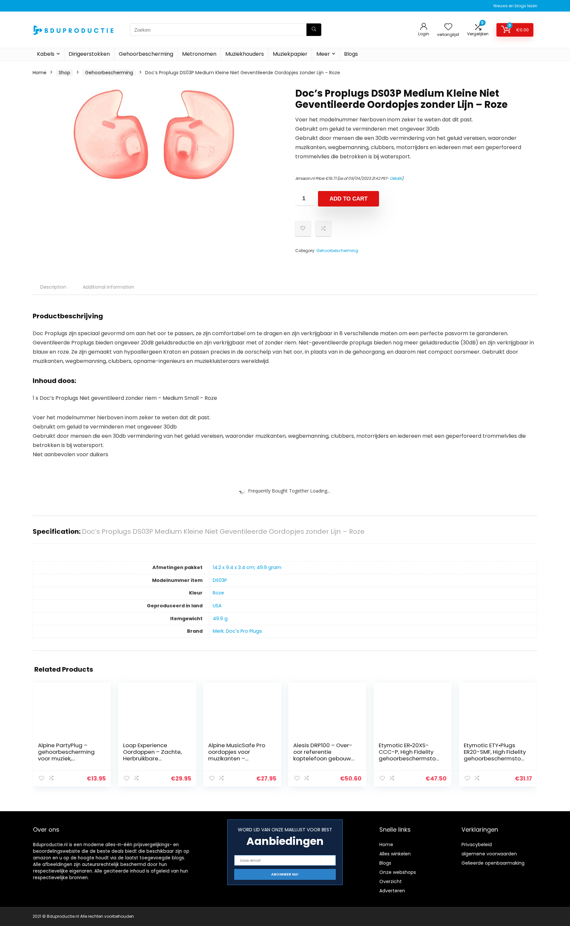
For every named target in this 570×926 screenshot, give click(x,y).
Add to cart (348, 199)
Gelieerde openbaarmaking (492, 863)
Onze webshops (397, 872)
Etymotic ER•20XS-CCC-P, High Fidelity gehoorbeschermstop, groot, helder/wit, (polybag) (409, 758)
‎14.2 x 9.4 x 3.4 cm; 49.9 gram (247, 567)
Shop (64, 72)
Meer (323, 54)
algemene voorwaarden (489, 853)
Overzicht (390, 881)
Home (40, 72)
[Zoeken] (313, 29)
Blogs (351, 54)
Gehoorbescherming (146, 54)
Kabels (45, 54)
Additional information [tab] (108, 287)
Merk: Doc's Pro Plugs (237, 631)
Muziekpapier (290, 54)
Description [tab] (53, 287)
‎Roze (218, 593)
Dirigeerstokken (89, 54)
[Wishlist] (448, 27)
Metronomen (199, 54)
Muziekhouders (244, 54)
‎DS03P (220, 580)
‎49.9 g (220, 618)
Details (396, 178)
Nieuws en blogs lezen (515, 6)
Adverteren (392, 890)
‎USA (217, 605)
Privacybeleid (476, 844)
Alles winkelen (395, 853)
